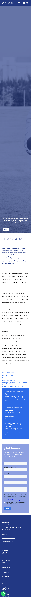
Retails (4, 581)
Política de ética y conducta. (8, 538)
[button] (27, 3)
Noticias (4, 556)
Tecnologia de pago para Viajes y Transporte (5, 587)
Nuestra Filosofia (6, 529)
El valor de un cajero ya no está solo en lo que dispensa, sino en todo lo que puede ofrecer (15, 393)
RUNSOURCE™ (5, 572)
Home (5, 238)
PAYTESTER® (5, 570)
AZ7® (3, 562)
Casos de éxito (4, 553)
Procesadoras (5, 583)
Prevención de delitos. (7, 541)
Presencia (5, 532)
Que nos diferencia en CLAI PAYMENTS (12, 525)
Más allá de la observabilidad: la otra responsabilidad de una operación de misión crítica (14, 425)
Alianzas (4, 534)
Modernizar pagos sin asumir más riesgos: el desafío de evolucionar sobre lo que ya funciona (15, 409)
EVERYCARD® (5, 567)
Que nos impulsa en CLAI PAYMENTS (12, 527)
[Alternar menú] (19, 3)
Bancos (4, 579)
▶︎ (5, 402)
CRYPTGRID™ (5, 565)
